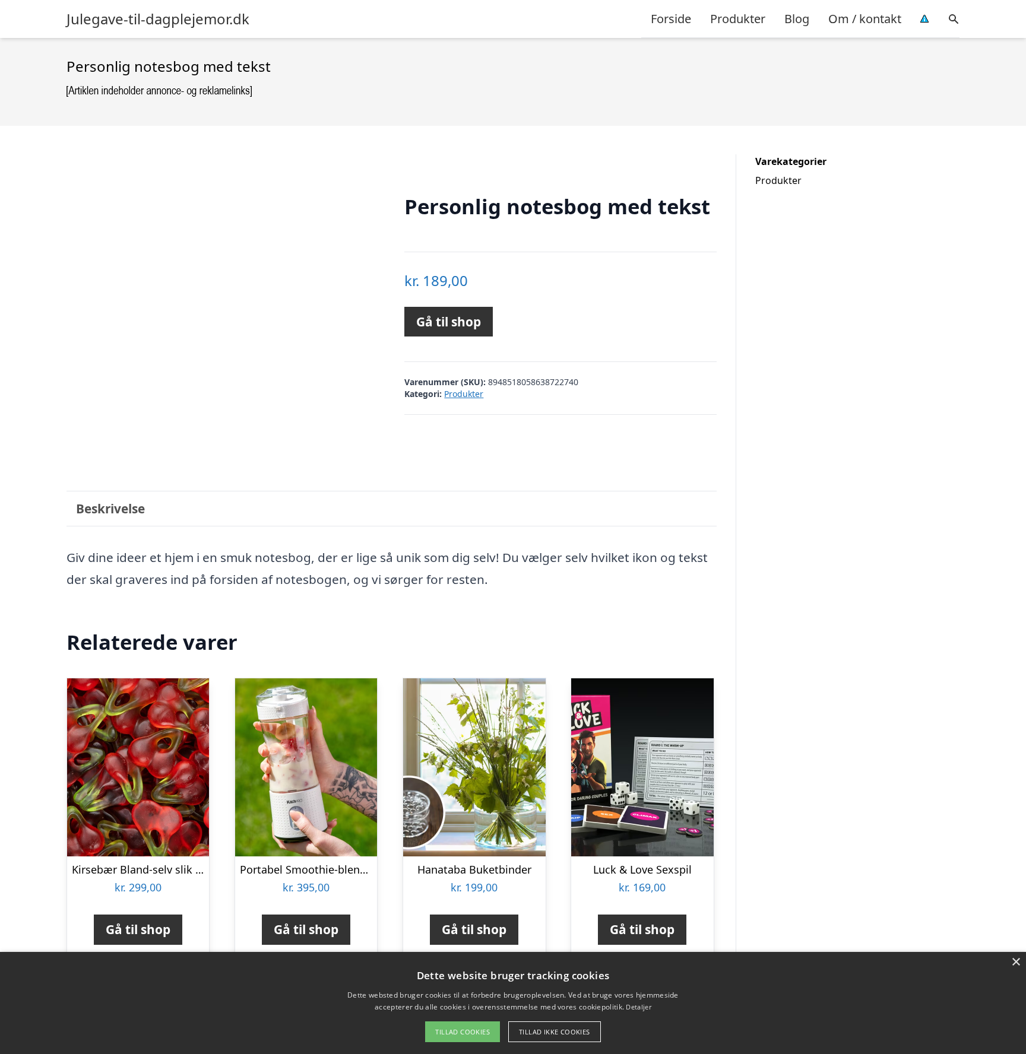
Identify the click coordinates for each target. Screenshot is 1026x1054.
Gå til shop (448, 321)
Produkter (737, 19)
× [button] (1015, 962)
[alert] (513, 1003)
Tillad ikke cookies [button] (554, 1031)
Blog (796, 19)
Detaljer (638, 1006)
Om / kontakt (864, 19)
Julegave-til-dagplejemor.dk (157, 18)
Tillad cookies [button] (462, 1031)
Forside (671, 19)
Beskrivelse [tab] (110, 508)
